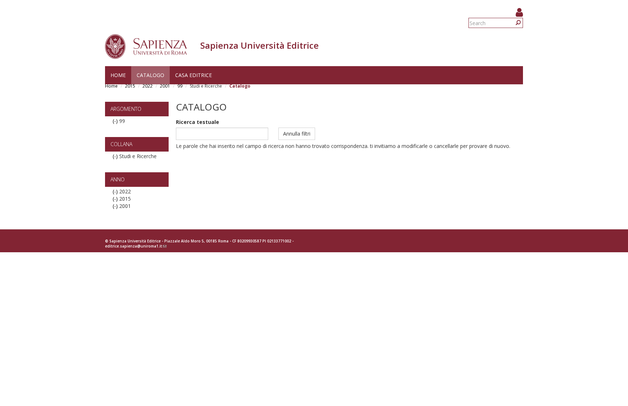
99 (179, 86)
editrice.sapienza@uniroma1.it (135, 246)
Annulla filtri (296, 133)
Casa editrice (193, 75)
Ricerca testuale (197, 121)
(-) (116, 120)
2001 (165, 86)
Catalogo (150, 75)
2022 (147, 86)
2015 (130, 86)
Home (118, 75)
